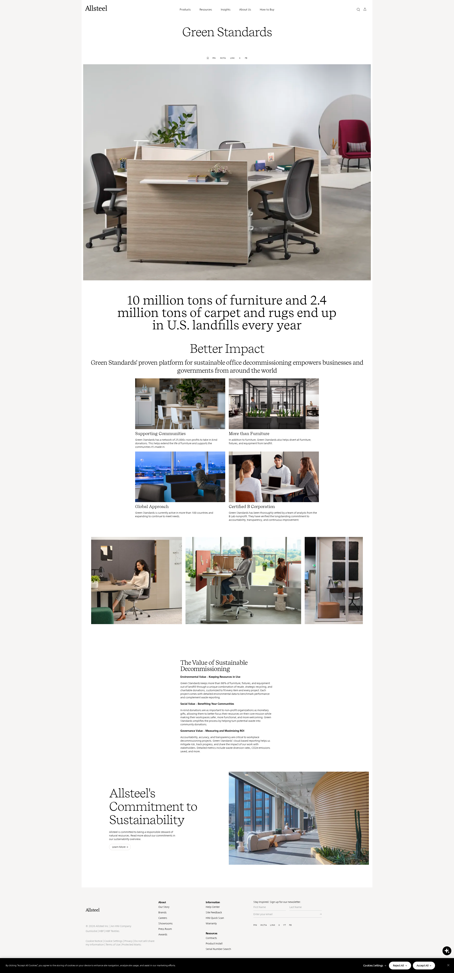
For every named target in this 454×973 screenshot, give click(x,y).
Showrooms (165, 923)
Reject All (398, 965)
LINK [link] (232, 58)
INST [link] (303, 275)
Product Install (214, 943)
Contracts (211, 937)
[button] (358, 9)
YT (284, 925)
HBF (101, 931)
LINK (272, 925)
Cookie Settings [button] (113, 940)
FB (290, 925)
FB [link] (246, 58)
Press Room (165, 928)
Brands (162, 912)
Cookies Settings (373, 965)
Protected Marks (131, 944)
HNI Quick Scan (215, 917)
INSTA (263, 925)
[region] (227, 965)
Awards (162, 934)
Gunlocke (91, 931)
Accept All (423, 965)
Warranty (211, 923)
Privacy (128, 940)
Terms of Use (113, 944)
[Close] (448, 965)
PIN (255, 925)
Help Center (213, 906)
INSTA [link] (223, 58)
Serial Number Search (218, 948)
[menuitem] (287, 275)
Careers (162, 917)
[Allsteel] (96, 8)
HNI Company (123, 926)
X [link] (239, 58)
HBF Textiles (112, 931)
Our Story (163, 906)
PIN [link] (214, 58)
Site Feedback (214, 912)
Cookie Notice (94, 940)
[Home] (120, 910)
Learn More (119, 846)
